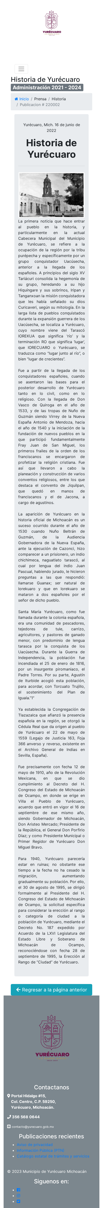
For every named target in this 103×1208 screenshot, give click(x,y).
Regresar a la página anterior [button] (54, 990)
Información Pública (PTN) (40, 1150)
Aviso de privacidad (35, 1144)
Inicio (23, 98)
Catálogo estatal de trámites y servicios (53, 1156)
